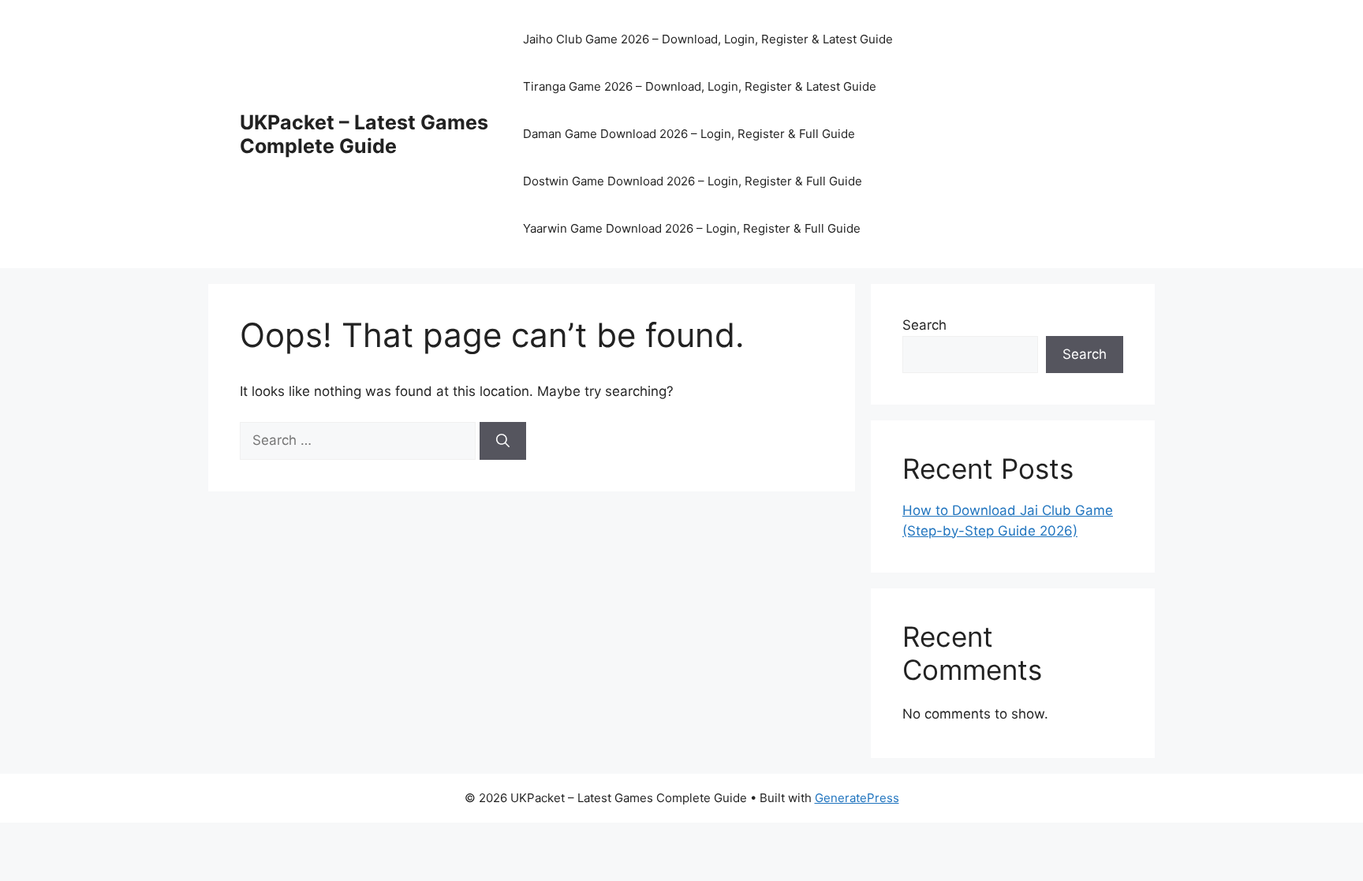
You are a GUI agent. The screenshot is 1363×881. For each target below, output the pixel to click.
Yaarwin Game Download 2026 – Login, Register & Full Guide (692, 228)
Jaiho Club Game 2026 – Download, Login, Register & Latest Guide (708, 39)
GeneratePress (857, 797)
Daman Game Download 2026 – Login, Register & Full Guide (689, 133)
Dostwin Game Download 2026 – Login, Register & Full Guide (692, 181)
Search (924, 325)
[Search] (503, 441)
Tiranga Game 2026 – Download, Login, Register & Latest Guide (699, 86)
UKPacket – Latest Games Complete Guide (364, 134)
